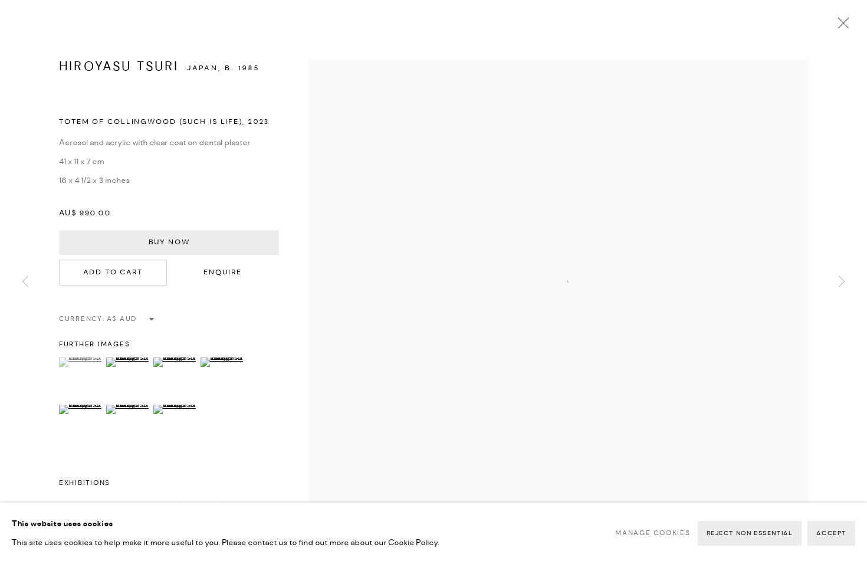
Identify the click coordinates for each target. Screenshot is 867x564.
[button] (81, 362)
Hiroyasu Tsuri (119, 66)
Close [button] (840, 26)
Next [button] (841, 281)
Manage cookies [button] (652, 533)
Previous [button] (25, 281)
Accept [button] (831, 533)
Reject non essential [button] (750, 533)
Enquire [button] (222, 272)
